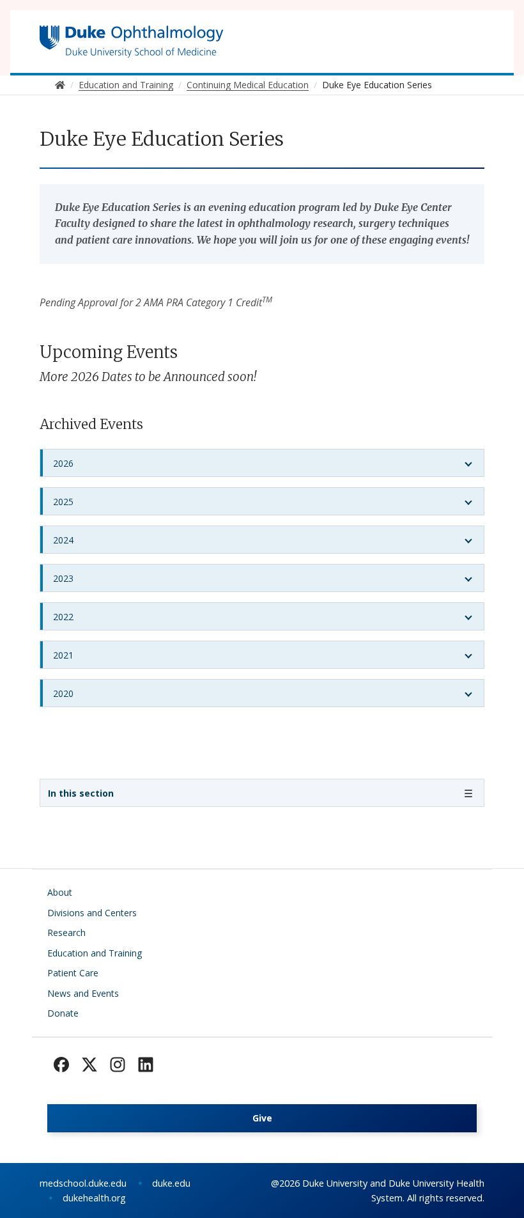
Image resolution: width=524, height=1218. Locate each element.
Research (66, 932)
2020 (63, 693)
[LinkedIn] (146, 1064)
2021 (63, 655)
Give (262, 1118)
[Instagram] (118, 1064)
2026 (63, 463)
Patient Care (72, 973)
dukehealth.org (94, 1198)
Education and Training (94, 953)
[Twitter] (89, 1064)
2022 (63, 617)
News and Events (83, 993)
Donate (63, 1013)
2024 (63, 540)
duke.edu (171, 1183)
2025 (63, 502)
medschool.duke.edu (83, 1183)
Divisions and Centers (92, 913)
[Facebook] (61, 1064)
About (59, 892)
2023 (63, 578)
